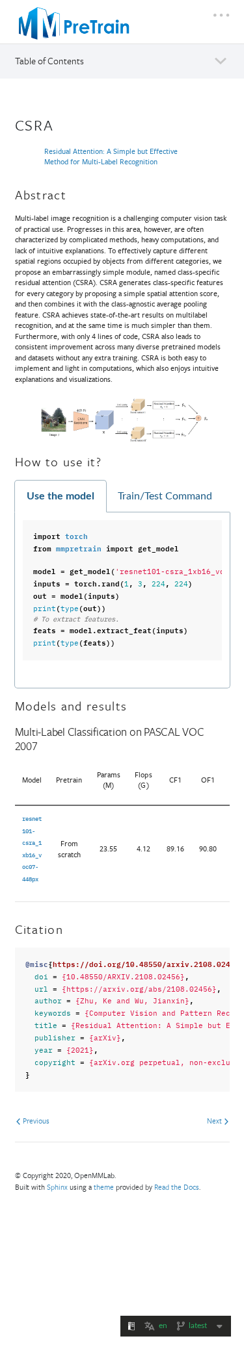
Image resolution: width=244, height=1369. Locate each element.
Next (215, 1120)
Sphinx (57, 1187)
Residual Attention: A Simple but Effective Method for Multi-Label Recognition (111, 156)
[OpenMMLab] (74, 23)
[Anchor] (62, 124)
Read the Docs (176, 1187)
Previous (35, 1120)
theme (104, 1187)
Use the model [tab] (60, 496)
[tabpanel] (122, 600)
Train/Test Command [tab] (165, 496)
